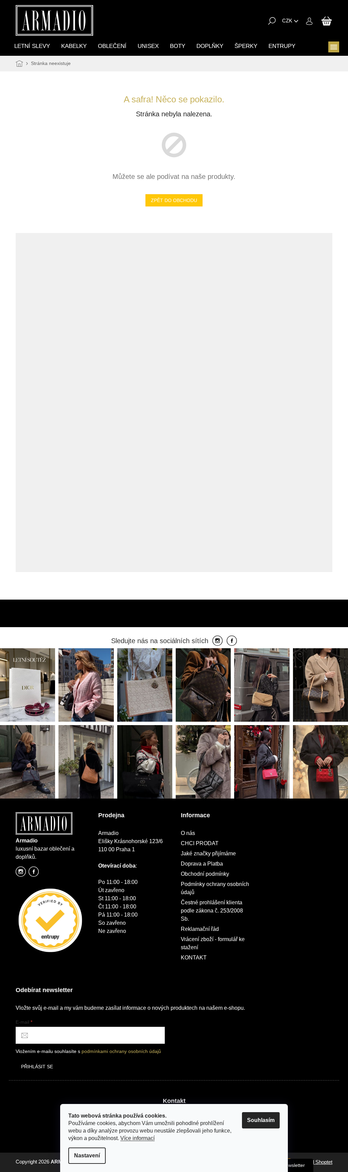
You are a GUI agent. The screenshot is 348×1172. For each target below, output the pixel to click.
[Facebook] (232, 641)
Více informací (137, 1138)
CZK (287, 20)
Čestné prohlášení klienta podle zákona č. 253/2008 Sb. (212, 911)
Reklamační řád (200, 929)
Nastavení (87, 1155)
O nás (188, 833)
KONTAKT (194, 957)
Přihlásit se (37, 1066)
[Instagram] (217, 641)
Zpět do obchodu (174, 200)
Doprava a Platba (202, 864)
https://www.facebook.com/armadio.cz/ (34, 874)
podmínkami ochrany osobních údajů (121, 1051)
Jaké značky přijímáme (208, 853)
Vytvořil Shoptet (315, 1162)
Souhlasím (261, 1120)
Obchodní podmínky (205, 874)
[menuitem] (32, 46)
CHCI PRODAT (200, 843)
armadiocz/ (21, 874)
